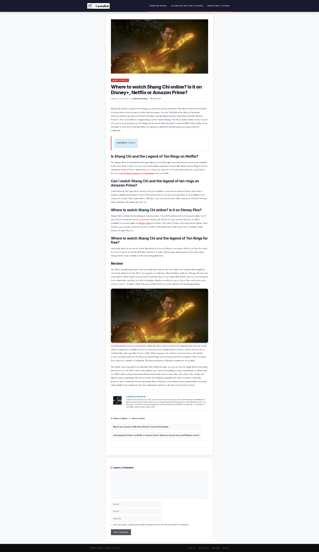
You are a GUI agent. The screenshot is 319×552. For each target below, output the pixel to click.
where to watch (138, 418)
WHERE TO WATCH (119, 80)
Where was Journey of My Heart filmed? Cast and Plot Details (140, 427)
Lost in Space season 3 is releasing (136, 173)
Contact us (192, 548)
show (132, 143)
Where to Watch (120, 418)
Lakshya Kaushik (136, 396)
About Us (225, 548)
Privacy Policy (203, 548)
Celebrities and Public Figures (187, 6)
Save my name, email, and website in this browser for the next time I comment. (151, 524)
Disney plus (145, 223)
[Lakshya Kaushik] (117, 404)
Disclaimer (216, 548)
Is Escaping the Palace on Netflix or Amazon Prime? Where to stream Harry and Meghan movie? (156, 435)
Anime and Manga (158, 6)
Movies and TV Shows (218, 6)
